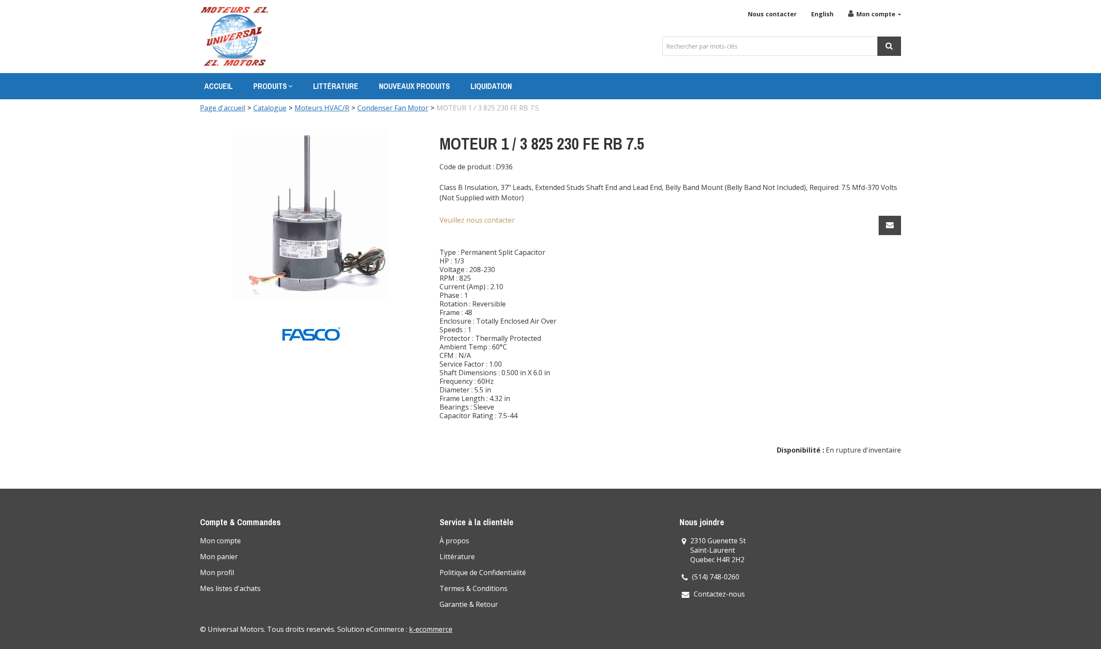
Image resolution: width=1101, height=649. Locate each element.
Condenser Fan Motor (392, 108)
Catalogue (269, 108)
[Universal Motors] (234, 36)
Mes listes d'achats (230, 588)
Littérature (335, 86)
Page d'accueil (222, 108)
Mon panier (219, 556)
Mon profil (217, 572)
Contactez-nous (719, 594)
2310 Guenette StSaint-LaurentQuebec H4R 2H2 (718, 550)
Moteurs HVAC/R (322, 108)
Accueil (218, 86)
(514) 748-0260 (715, 577)
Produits (270, 86)
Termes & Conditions (473, 588)
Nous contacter (772, 14)
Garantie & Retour (469, 604)
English (822, 14)
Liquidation (491, 86)
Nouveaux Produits (414, 86)
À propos (454, 540)
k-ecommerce (430, 629)
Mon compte (876, 14)
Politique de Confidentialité (483, 572)
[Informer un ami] (890, 225)
